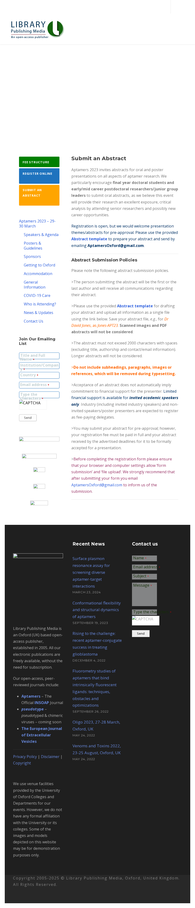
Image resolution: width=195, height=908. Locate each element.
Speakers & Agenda (41, 234)
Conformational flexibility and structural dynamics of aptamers (97, 609)
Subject (141, 576)
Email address (34, 385)
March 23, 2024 (87, 592)
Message (142, 585)
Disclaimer (50, 756)
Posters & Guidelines (33, 246)
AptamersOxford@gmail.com (116, 245)
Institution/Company (39, 367)
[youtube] (185, 6)
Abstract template (89, 238)
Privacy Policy (25, 756)
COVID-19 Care (37, 295)
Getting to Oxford (39, 265)
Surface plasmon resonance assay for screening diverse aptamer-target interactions (91, 572)
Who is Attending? (40, 304)
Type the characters (31, 396)
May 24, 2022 (84, 735)
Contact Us (33, 321)
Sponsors (32, 256)
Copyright (22, 763)
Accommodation (38, 273)
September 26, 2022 (91, 711)
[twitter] (177, 6)
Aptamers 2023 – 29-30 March (37, 223)
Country (29, 375)
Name (139, 558)
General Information (34, 285)
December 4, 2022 (89, 660)
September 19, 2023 (90, 623)
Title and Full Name (32, 357)
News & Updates (38, 312)
